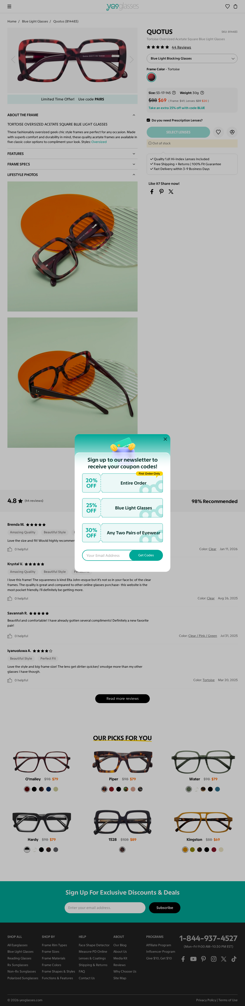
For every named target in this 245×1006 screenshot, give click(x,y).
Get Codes (146, 555)
